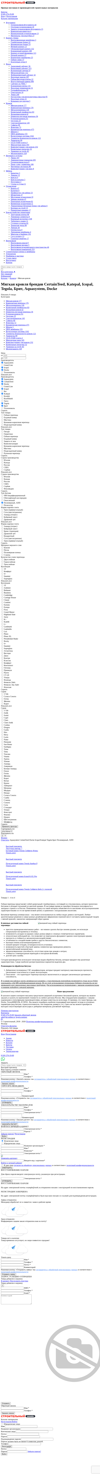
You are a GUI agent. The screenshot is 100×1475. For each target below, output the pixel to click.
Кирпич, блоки (12, 38)
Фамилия (28, 1151)
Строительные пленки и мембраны (20, 252)
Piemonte (7, 742)
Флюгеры (11, 323)
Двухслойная (9, 559)
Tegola (6, 403)
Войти (14, 1422)
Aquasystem (8, 363)
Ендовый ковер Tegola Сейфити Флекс (22, 851)
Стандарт (8, 807)
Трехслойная (9, 564)
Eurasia (7, 605)
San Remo (8, 744)
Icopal (6, 368)
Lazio (6, 737)
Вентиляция (11, 241)
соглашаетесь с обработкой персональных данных (55, 1079)
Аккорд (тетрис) (10, 515)
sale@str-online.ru (8, 1017)
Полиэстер (8, 505)
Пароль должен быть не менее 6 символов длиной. (22, 1441)
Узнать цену (11, 853)
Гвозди (7, 432)
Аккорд (7, 764)
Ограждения (11, 186)
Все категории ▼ (8, 272)
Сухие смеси (11, 258)
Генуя (6, 771)
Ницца (7, 793)
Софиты (10, 321)
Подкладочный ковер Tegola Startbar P (21, 863)
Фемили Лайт (9, 682)
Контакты (5, 1013)
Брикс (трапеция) (11, 531)
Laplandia (8, 629)
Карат (6, 704)
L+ (5, 624)
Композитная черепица (17, 303)
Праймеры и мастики (15, 256)
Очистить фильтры (9, 1026)
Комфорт (7, 571)
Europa (7, 607)
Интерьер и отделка (14, 156)
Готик (6, 699)
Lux (5, 631)
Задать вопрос (21, 1017)
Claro (6, 720)
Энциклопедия (12, 1051)
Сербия (7, 470)
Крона (6, 783)
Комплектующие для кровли (19, 342)
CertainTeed (8, 382)
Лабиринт (8, 786)
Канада (7, 463)
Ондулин (11, 316)
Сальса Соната (10, 696)
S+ (5, 574)
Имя (26, 1074)
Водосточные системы (17, 331)
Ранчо (6, 673)
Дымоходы (11, 336)
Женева (7, 701)
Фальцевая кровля (14, 310)
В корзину (5, 1281)
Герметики (8, 434)
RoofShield (8, 399)
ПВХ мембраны (14, 329)
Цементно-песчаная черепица (19, 312)
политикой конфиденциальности (14, 1081)
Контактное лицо (8, 1431)
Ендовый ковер (10, 417)
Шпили (10, 327)
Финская (7, 687)
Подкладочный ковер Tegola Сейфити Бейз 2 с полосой (29, 889)
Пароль (28, 1131)
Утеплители (11, 254)
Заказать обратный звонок (25, 1015)
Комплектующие (11, 444)
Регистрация (11, 16)
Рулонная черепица (12, 453)
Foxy (6, 610)
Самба (6, 798)
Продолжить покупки (19, 1281)
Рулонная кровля (14, 314)
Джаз (6, 656)
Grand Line (8, 365)
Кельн (6, 781)
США (6, 467)
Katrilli (6, 622)
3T (5, 569)
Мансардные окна (15, 340)
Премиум (8, 670)
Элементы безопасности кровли (21, 334)
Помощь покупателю (10, 1011)
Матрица (7, 788)
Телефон (28, 1077)
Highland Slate (9, 614)
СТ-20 (6, 675)
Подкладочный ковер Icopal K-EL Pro (21, 876)
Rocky (6, 641)
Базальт (7, 548)
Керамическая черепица (17, 325)
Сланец (7, 555)
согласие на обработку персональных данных (33, 1165)
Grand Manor (9, 612)
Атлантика (8, 651)
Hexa (6, 735)
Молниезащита (14, 349)
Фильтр (4, 838)
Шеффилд (8, 822)
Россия (7, 465)
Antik (6, 713)
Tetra (6, 752)
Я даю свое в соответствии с (49, 1165)
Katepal (7, 394)
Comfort (7, 602)
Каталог (4, 278)
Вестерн (7, 653)
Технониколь (9, 372)
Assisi (6, 715)
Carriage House (10, 598)
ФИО (27, 1288)
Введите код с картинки (34, 1160)
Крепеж (9, 262)
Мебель (9, 171)
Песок (6, 550)
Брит (6, 406)
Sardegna (7, 747)
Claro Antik (8, 723)
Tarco (6, 401)
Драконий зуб (9, 519)
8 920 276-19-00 (7, 14)
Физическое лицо (11, 1141)
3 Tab (6, 694)
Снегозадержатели (15, 318)
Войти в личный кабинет (11, 1163)
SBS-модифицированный (14, 495)
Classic (6, 600)
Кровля (9, 103)
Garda (6, 730)
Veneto (6, 756)
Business (7, 593)
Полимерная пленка (12, 552)
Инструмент (11, 260)
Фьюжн (7, 815)
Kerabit (7, 396)
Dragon (7, 727)
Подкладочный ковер (13, 425)
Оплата (9, 1049)
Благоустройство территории (18, 212)
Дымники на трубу (15, 347)
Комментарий (28, 1096)
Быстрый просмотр (14, 846)
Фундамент (10, 23)
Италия (7, 460)
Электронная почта (33, 1112)
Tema (6, 749)
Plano (6, 634)
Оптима (7, 668)
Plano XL (7, 636)
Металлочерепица (15, 305)
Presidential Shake (11, 639)
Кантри (7, 658)
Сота (6, 805)
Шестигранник (10, 820)
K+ (5, 619)
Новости (9, 1040)
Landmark (8, 627)
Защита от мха (10, 441)
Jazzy (6, 617)
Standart (7, 576)
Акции (9, 1038)
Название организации (34, 1146)
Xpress (6, 759)
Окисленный (9, 500)
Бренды (4, 12)
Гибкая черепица (11, 415)
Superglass (8, 579)
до (2, 358)
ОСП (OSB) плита (14, 338)
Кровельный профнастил (17, 307)
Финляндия (9, 489)
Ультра (6, 677)
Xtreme (7, 761)
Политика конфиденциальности (39, 1021)
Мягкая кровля (14, 301)
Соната (7, 803)
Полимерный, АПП (12, 503)
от (2, 355)
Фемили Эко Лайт (11, 685)
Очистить (5, 840)
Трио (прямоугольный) (13, 510)
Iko (5, 391)
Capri (6, 718)
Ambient (7, 588)
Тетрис (7, 810)
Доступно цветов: (14, 848)
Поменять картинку (9, 1158)
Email (27, 1293)
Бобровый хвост (10, 517)
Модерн (7, 790)
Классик (7, 661)
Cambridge (8, 595)
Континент (8, 665)
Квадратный (9, 536)
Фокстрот (8, 812)
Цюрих (7, 817)
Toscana (7, 754)
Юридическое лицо (12, 1143)
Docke (6, 370)
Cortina (7, 725)
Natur (6, 740)
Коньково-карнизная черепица (16, 422)
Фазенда (7, 680)
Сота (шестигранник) (13, 512)
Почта (27, 1265)
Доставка (10, 1047)
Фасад (8, 64)
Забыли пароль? (7, 1134)
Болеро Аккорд (10, 769)
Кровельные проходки (16, 345)
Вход (3, 16)
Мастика (7, 420)
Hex (5, 732)
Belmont (7, 590)
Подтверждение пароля (10, 1439)
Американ (8, 766)
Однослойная (9, 562)
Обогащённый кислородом (15, 498)
